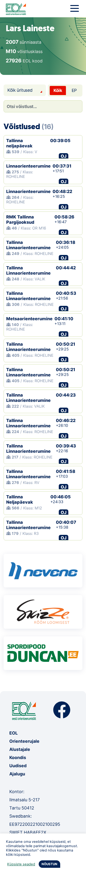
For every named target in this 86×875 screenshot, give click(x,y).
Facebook (61, 709)
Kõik (58, 90)
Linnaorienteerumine (28, 166)
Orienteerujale (24, 741)
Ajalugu (17, 773)
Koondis (17, 757)
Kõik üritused (19, 90)
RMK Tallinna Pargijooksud (20, 219)
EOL (13, 733)
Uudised (18, 765)
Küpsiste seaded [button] (21, 864)
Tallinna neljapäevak (19, 143)
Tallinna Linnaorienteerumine (28, 245)
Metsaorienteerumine (29, 318)
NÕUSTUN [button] (49, 864)
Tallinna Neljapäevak (19, 499)
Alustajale (19, 749)
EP (74, 90)
